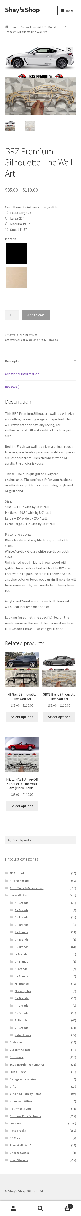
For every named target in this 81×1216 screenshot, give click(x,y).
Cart (62, 1205)
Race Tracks (18, 1131)
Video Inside (23, 1035)
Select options (22, 717)
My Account (13, 1208)
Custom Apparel (20, 1050)
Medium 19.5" (20, 224)
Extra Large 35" (21, 212)
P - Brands (21, 1006)
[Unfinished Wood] (16, 277)
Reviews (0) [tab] (13, 387)
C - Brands (21, 917)
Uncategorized (20, 1153)
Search (40, 1208)
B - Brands (21, 910)
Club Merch (17, 1042)
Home (13, 27)
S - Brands (50, 27)
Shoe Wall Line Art (22, 1145)
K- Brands (21, 969)
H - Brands (22, 947)
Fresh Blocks (18, 1072)
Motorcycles (23, 991)
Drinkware (16, 1057)
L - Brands (21, 976)
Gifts (13, 1086)
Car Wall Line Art (31, 27)
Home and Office (21, 1101)
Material (11, 239)
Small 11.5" (18, 229)
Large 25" (17, 218)
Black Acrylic (16, 253)
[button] (69, 50)
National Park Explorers (25, 1116)
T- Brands (21, 1020)
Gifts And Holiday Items (25, 1094)
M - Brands (22, 984)
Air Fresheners (19, 881)
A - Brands (21, 903)
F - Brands (21, 932)
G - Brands (22, 939)
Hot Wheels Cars (21, 1109)
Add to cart (36, 315)
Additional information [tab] (22, 374)
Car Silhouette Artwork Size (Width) (31, 207)
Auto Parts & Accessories (26, 888)
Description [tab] (13, 361)
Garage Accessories (23, 1079)
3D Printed (17, 873)
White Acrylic (40, 253)
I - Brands (21, 954)
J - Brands (21, 961)
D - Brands (22, 925)
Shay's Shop (22, 9)
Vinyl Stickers (19, 1160)
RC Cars (15, 1138)
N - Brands (22, 998)
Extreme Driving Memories (27, 1064)
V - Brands (21, 1028)
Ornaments (17, 1123)
